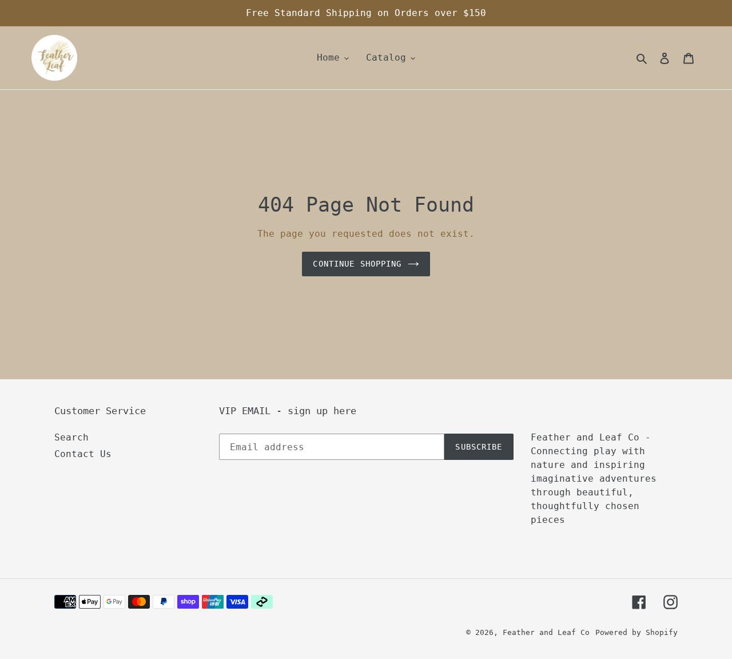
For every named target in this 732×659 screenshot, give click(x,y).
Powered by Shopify (636, 632)
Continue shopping (357, 263)
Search (71, 437)
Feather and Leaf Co (546, 632)
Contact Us (83, 453)
